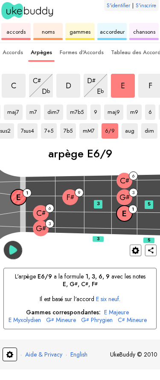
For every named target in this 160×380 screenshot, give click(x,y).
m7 (35, 110)
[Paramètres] (135, 250)
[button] (13, 250)
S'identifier (118, 5)
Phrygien (97, 320)
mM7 (90, 129)
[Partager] (151, 250)
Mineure (61, 320)
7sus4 (29, 129)
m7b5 (78, 110)
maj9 (115, 110)
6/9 (111, 129)
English (78, 354)
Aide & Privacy (43, 354)
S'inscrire (146, 5)
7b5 (70, 129)
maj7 (15, 110)
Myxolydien (25, 320)
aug (131, 129)
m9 (136, 110)
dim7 (55, 110)
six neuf (107, 299)
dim (151, 129)
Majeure (116, 312)
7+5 (50, 129)
